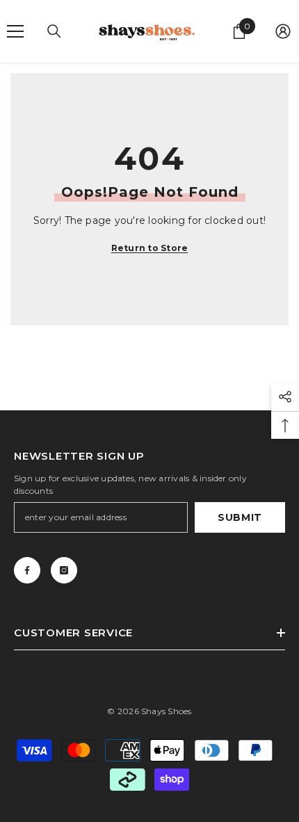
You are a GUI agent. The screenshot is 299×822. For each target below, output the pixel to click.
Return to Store (149, 248)
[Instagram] (64, 570)
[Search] (54, 31)
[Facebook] (27, 570)
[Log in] (283, 31)
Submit (240, 517)
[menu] (15, 31)
